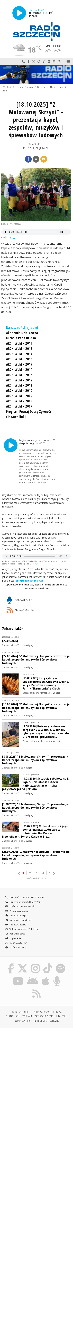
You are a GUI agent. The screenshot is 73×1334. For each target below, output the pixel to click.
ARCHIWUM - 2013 (19, 374)
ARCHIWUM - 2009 (19, 395)
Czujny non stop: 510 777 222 (25, 901)
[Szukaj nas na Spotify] (60, 964)
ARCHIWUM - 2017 (19, 353)
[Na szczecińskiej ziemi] (36, 74)
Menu (68, 61)
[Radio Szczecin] (36, 31)
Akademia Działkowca (22, 332)
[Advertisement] (36, 1069)
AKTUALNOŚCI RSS (24, 609)
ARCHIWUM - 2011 (19, 385)
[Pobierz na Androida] (32, 976)
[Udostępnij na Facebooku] (28, 159)
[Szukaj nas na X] (22, 964)
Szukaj (59, 61)
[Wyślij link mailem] (43, 159)
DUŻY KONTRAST (18, 947)
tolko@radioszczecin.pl (28, 580)
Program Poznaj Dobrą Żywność (29, 411)
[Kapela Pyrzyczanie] (36, 194)
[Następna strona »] (54, 873)
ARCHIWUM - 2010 (19, 390)
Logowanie (15, 938)
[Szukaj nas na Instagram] (35, 964)
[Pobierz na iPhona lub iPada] (45, 976)
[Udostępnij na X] (36, 159)
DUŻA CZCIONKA (18, 942)
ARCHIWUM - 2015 (19, 364)
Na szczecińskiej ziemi (35, 87)
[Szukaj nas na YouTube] (18, 976)
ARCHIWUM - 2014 (19, 369)
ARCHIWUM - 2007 (19, 406)
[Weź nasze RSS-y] (36, 989)
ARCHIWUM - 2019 (19, 343)
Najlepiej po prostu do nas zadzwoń (23, 61)
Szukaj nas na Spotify (48, 61)
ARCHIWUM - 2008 (19, 401)
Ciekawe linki (16, 416)
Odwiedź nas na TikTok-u (43, 61)
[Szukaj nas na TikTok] (48, 964)
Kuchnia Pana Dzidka (21, 338)
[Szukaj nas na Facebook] (11, 964)
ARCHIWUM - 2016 (19, 359)
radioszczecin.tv (17, 924)
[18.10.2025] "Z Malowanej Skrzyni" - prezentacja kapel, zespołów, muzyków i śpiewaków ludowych (36, 119)
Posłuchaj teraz (17, 933)
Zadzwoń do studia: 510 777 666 (26, 897)
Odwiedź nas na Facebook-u (28, 61)
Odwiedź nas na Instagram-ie (38, 61)
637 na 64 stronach (36, 878)
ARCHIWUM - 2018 (19, 348)
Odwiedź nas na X (33, 61)
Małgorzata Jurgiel (36, 148)
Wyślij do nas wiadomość (54, 61)
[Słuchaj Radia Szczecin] (19, 13)
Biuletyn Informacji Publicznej (24, 929)
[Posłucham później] (13, 237)
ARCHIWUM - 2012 (19, 380)
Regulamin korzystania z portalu (39, 1016)
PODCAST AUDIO (23, 599)
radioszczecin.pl (17, 915)
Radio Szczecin (14, 87)
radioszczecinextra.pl (20, 920)
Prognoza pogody (18, 910)
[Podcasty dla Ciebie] (56, 976)
